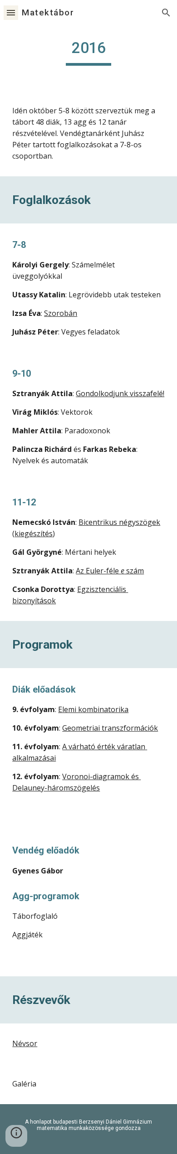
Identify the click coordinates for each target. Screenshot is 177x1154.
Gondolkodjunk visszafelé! (120, 393)
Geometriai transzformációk (110, 728)
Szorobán (60, 313)
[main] (88, 52)
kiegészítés (34, 533)
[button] (11, 12)
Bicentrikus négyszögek (119, 522)
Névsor (24, 1043)
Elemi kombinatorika (93, 709)
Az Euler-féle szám (110, 571)
